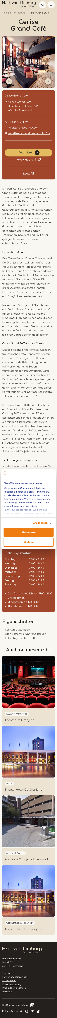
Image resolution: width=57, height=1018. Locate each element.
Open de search (42, 4)
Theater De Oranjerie (19, 720)
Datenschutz (9, 981)
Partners (7, 992)
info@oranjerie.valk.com (23, 127)
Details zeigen (40, 523)
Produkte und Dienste (14, 988)
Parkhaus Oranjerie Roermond (26, 859)
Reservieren (26, 152)
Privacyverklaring (11, 984)
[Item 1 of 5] (28, 62)
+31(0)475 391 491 (18, 122)
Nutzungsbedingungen (15, 977)
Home (5, 13)
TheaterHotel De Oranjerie (23, 789)
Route (26, 173)
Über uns (7, 973)
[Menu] (51, 4)
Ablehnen (28, 542)
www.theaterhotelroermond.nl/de (29, 133)
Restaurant (19, 13)
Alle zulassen (28, 532)
